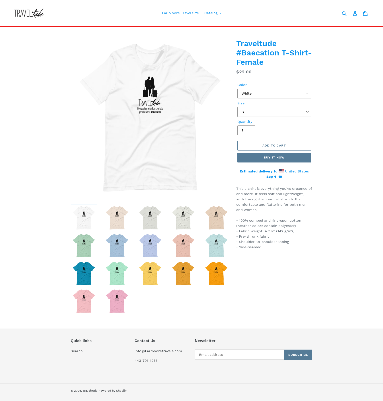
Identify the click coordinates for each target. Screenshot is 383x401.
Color (242, 85)
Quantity (244, 121)
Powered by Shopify (113, 390)
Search (77, 351)
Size (240, 103)
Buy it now (274, 157)
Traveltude (90, 390)
